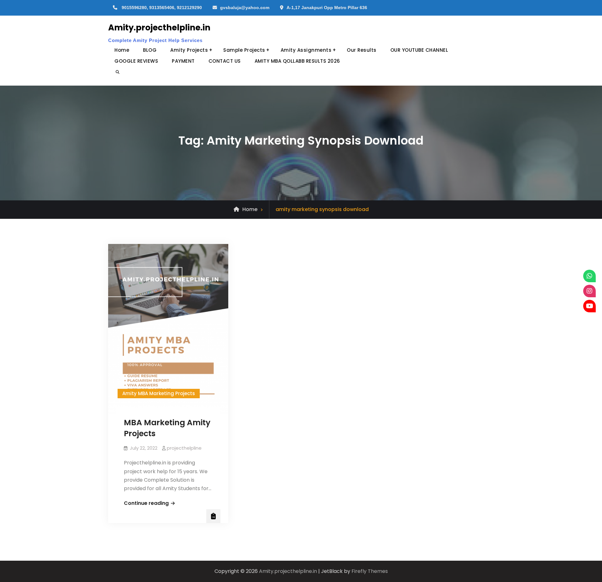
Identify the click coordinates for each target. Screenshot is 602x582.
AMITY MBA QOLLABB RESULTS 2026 (297, 61)
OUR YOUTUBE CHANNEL (419, 50)
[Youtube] (589, 306)
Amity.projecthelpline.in (159, 27)
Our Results (362, 50)
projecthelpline (184, 448)
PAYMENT (183, 61)
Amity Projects (189, 50)
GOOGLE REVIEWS (136, 61)
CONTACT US (225, 61)
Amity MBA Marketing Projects (158, 393)
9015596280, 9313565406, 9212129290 (162, 7)
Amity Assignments (306, 50)
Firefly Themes (369, 571)
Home (121, 50)
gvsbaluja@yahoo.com (244, 7)
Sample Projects (244, 50)
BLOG (149, 50)
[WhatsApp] (589, 276)
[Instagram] (589, 291)
